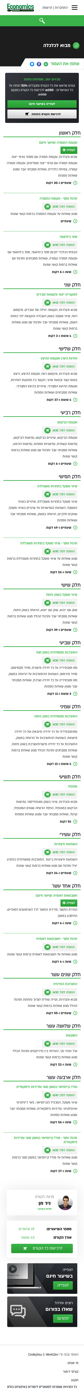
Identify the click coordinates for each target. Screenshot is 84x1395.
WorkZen (52, 1354)
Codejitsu (35, 1354)
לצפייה (71, 150)
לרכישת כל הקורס (47, 1248)
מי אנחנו (72, 1363)
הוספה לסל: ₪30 (63, 207)
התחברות (61, 8)
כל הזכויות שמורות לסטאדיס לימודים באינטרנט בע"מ (42, 1387)
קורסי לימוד (70, 1372)
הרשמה (47, 8)
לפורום (63, 1318)
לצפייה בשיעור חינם (42, 104)
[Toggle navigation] (75, 7)
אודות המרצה (45, 1209)
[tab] (54, 63)
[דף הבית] (20, 7)
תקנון (74, 1380)
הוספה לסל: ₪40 (63, 303)
